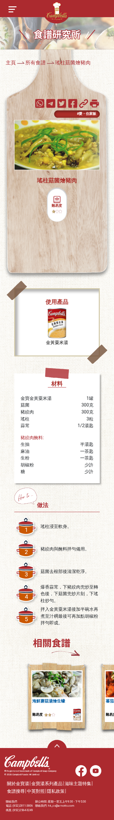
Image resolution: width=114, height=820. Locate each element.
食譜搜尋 (16, 791)
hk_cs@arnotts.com (61, 805)
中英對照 (36, 791)
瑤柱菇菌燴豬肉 (73, 63)
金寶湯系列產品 (46, 783)
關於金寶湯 (18, 783)
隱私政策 (56, 791)
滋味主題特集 (78, 783)
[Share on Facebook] (73, 103)
